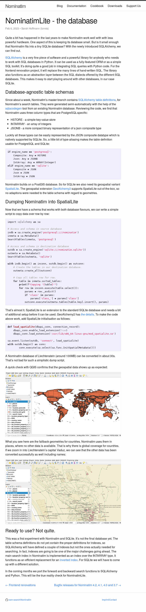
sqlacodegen (13, 108)
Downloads (115, 6)
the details (87, 314)
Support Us (133, 6)
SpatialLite (12, 189)
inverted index (69, 560)
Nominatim (15, 5)
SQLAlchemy (13, 57)
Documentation (76, 6)
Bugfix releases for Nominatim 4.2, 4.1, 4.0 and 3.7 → (87, 585)
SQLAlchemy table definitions (97, 100)
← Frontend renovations (20, 585)
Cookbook (96, 6)
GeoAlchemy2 (62, 189)
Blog (60, 6)
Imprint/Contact (109, 599)
